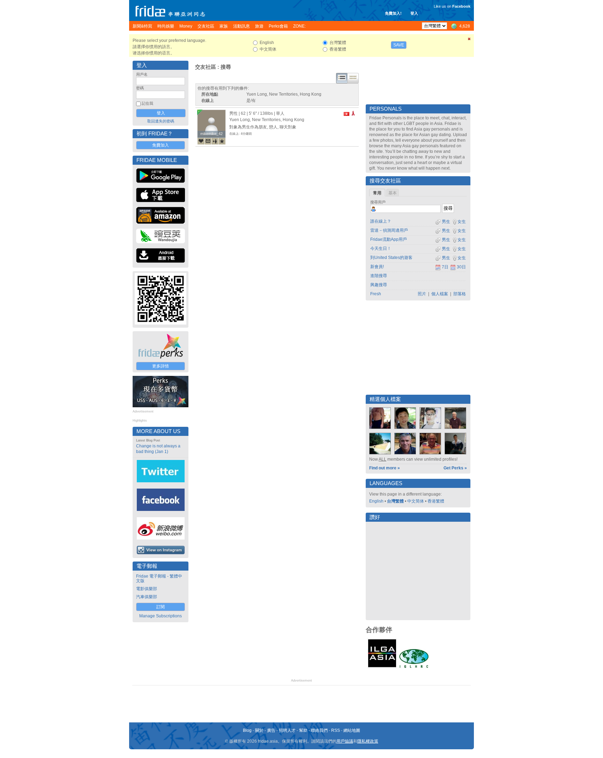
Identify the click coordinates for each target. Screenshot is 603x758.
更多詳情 (160, 366)
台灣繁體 (395, 501)
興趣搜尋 (378, 284)
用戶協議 (344, 741)
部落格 (459, 293)
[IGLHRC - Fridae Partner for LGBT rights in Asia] (414, 667)
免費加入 (160, 145)
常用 (377, 193)
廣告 (271, 730)
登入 (414, 13)
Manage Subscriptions (160, 616)
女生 (461, 221)
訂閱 (160, 606)
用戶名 (142, 74)
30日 (461, 267)
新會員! (377, 266)
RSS (335, 730)
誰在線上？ (380, 221)
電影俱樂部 (146, 588)
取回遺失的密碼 (160, 121)
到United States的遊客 (391, 257)
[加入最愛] (221, 141)
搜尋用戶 (378, 202)
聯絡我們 (319, 730)
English (376, 501)
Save (398, 45)
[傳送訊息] (207, 141)
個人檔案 (439, 293)
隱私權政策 (367, 741)
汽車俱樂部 (146, 596)
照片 (422, 293)
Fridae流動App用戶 (388, 239)
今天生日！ (380, 248)
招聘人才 (287, 730)
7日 (445, 267)
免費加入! (393, 13)
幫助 (303, 730)
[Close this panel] (469, 40)
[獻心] (201, 141)
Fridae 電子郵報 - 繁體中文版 (159, 578)
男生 (445, 221)
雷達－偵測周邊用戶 (389, 230)
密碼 (140, 88)
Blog (247, 730)
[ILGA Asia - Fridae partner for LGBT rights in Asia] (382, 667)
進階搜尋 (378, 275)
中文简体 (415, 501)
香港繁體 (435, 501)
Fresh (375, 293)
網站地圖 (351, 730)
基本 (392, 193)
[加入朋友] (214, 141)
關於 (259, 730)
